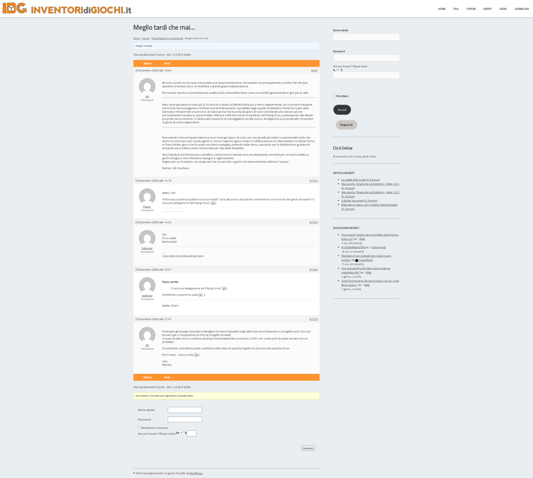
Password (339, 51)
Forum (145, 38)
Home (136, 38)
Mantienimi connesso (154, 428)
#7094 (314, 180)
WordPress (196, 473)
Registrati (346, 124)
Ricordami (342, 96)
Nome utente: (146, 410)
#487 (314, 70)
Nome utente (340, 30)
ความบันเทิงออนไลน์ (353, 247)
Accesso (308, 448)
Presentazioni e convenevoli (167, 38)
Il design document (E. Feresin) (359, 200)
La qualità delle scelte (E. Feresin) (360, 180)
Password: (144, 419)
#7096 (314, 269)
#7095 (314, 222)
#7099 (314, 319)
